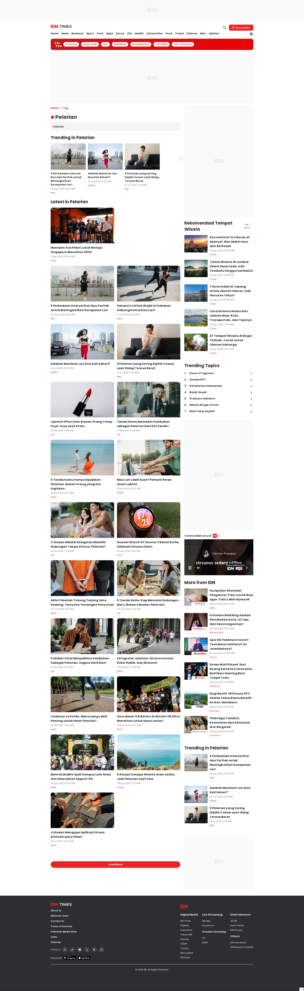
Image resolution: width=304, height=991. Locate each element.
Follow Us (56, 949)
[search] (225, 28)
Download (56, 958)
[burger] (251, 34)
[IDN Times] (61, 26)
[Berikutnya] (181, 158)
